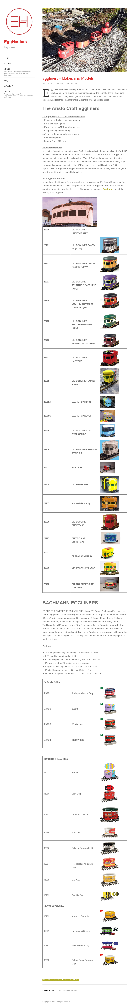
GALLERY (9, 86)
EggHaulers (15, 41)
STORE (7, 63)
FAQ (6, 80)
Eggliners (73, 980)
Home (6, 58)
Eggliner (61, 980)
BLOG (17, 72)
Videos (18, 94)
